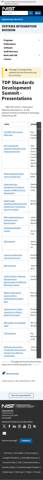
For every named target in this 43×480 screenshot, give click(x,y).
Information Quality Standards (28, 467)
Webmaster (6, 422)
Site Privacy (8, 453)
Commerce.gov (7, 472)
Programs (8, 40)
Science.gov (19, 472)
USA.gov (29, 472)
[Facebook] (9, 426)
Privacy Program (31, 453)
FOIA (19, 462)
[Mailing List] (4, 433)
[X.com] (4, 426)
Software (8, 47)
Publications (10, 44)
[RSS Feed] (34, 426)
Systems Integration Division (19, 28)
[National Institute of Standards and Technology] (18, 406)
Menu (37, 13)
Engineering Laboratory (12, 19)
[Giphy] (29, 426)
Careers (7, 59)
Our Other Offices (27, 422)
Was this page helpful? (21, 395)
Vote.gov (37, 472)
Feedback (26, 440)
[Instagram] (19, 426)
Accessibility (19, 453)
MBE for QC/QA (10, 265)
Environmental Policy (31, 462)
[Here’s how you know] (21, 3)
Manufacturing (12, 373)
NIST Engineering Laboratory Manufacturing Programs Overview (14, 148)
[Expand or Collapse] (39, 40)
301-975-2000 (6, 418)
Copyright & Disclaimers (11, 458)
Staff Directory (11, 51)
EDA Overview (9, 241)
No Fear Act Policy (9, 462)
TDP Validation (10, 333)
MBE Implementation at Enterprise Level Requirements (14, 220)
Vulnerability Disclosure (30, 458)
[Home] (9, 9)
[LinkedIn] (14, 426)
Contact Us (16, 422)
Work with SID (10, 55)
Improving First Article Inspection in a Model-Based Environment (13, 312)
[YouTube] (24, 426)
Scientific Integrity (8, 467)
